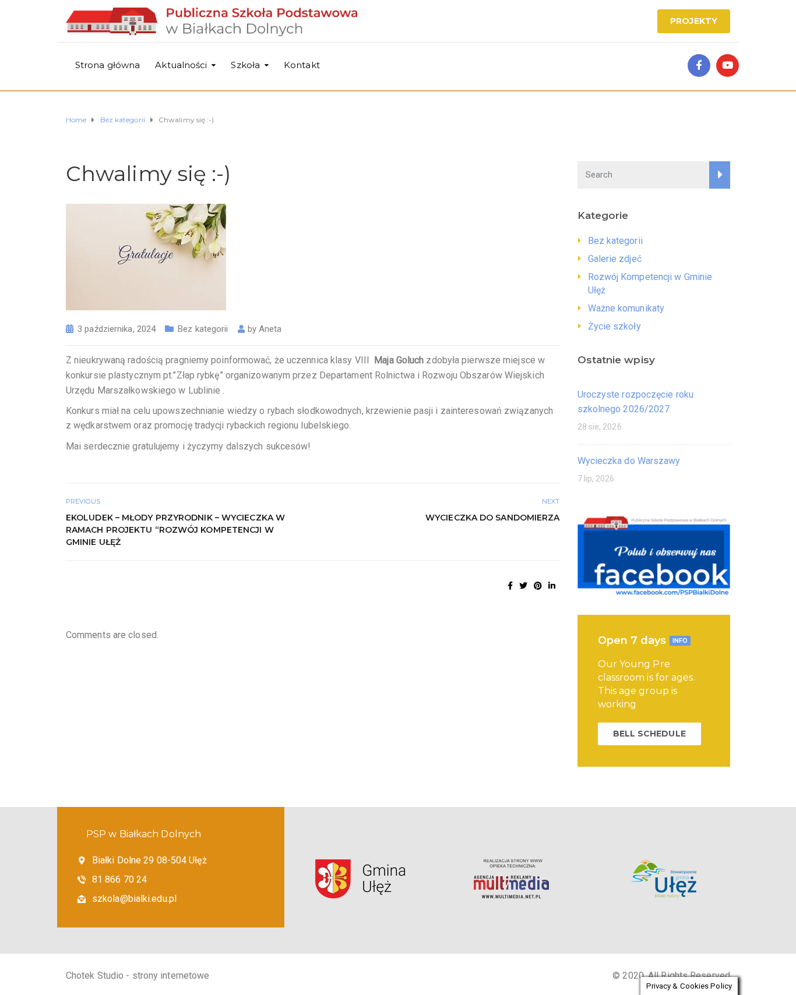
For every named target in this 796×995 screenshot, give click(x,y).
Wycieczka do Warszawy (629, 460)
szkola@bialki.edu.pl (134, 898)
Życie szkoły (614, 326)
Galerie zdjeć (615, 258)
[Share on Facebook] (510, 585)
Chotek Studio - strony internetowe (137, 975)
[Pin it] (538, 585)
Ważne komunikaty (626, 308)
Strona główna (107, 64)
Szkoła (245, 64)
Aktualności (181, 64)
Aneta (270, 329)
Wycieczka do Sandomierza (492, 517)
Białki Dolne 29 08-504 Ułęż (149, 860)
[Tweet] (523, 585)
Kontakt (302, 64)
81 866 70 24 (119, 879)
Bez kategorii (203, 329)
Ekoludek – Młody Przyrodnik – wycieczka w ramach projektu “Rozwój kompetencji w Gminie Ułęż (175, 529)
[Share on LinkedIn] (551, 585)
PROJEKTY (693, 21)
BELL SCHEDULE (649, 733)
